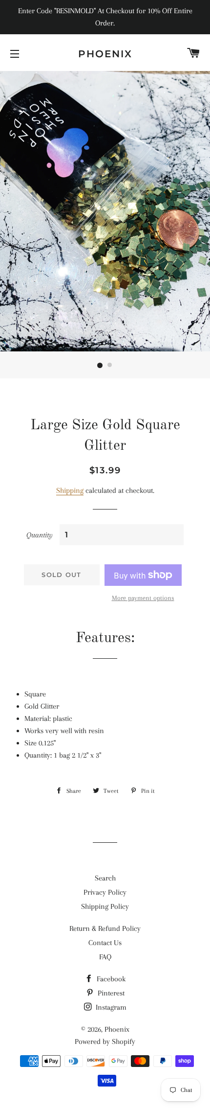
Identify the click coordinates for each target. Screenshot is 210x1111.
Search (105, 878)
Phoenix (105, 54)
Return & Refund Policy (105, 928)
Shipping (70, 490)
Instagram (110, 1007)
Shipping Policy (105, 906)
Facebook (110, 978)
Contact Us (105, 942)
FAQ (105, 956)
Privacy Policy (105, 892)
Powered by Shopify (105, 1041)
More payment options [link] (143, 598)
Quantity (39, 535)
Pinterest (110, 993)
